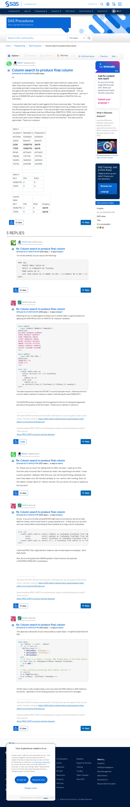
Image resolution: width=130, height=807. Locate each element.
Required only (38, 780)
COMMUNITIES (30, 4)
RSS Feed (64, 55)
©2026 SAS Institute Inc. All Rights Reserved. (76, 799)
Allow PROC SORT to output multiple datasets (36, 434)
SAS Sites (119, 4)
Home (8, 46)
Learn (26, 11)
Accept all (21, 780)
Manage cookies (31, 788)
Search (101, 4)
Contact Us (113, 4)
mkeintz (25, 302)
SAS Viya (69, 11)
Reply (87, 222)
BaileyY (20, 63)
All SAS (91, 4)
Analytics (55, 11)
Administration (85, 11)
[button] (9, 70)
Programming (40, 11)
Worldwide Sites (107, 4)
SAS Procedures (35, 46)
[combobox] (49, 38)
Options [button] (15, 56)
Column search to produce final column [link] (60, 46)
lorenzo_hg (26, 242)
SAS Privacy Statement (42, 762)
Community (13, 11)
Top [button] (12, 743)
